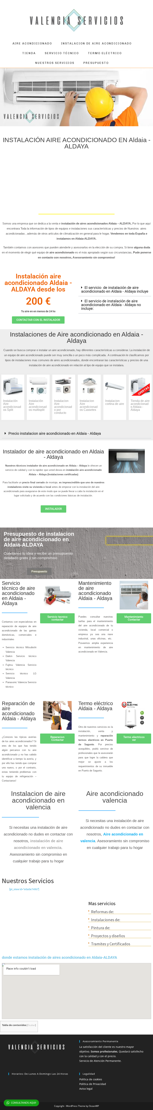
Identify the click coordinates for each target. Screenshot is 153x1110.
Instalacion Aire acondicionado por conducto (63, 406)
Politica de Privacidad (92, 1084)
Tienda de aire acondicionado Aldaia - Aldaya (140, 405)
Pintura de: (100, 927)
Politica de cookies (90, 1079)
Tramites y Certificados (110, 943)
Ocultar (31, 1025)
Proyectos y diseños (108, 935)
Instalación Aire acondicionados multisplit (38, 405)
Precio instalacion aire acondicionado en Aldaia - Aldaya (54, 433)
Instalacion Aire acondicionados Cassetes (89, 405)
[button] (114, 289)
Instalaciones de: (105, 919)
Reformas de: (102, 911)
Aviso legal (86, 1088)
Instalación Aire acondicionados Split (12, 405)
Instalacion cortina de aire (114, 402)
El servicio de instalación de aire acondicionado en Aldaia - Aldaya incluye (114, 289)
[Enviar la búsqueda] (143, 20)
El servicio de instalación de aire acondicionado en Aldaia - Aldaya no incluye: (111, 305)
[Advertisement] (76, 181)
